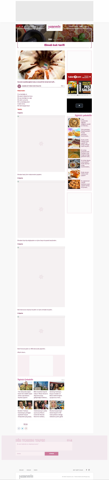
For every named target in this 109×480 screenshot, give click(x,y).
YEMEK (50, 39)
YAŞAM (80, 26)
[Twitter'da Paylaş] (22, 428)
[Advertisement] (41, 365)
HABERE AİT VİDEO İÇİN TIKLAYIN (42, 86)
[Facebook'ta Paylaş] (18, 428)
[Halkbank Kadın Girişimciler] (31, 27)
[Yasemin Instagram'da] (22, 27)
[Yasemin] (54, 27)
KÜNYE (35, 470)
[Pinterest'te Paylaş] (26, 428)
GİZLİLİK (29, 470)
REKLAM (21, 470)
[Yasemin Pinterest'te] (25, 27)
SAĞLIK (76, 26)
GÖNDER (51, 453)
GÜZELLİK (71, 26)
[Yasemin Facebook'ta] (20, 27)
